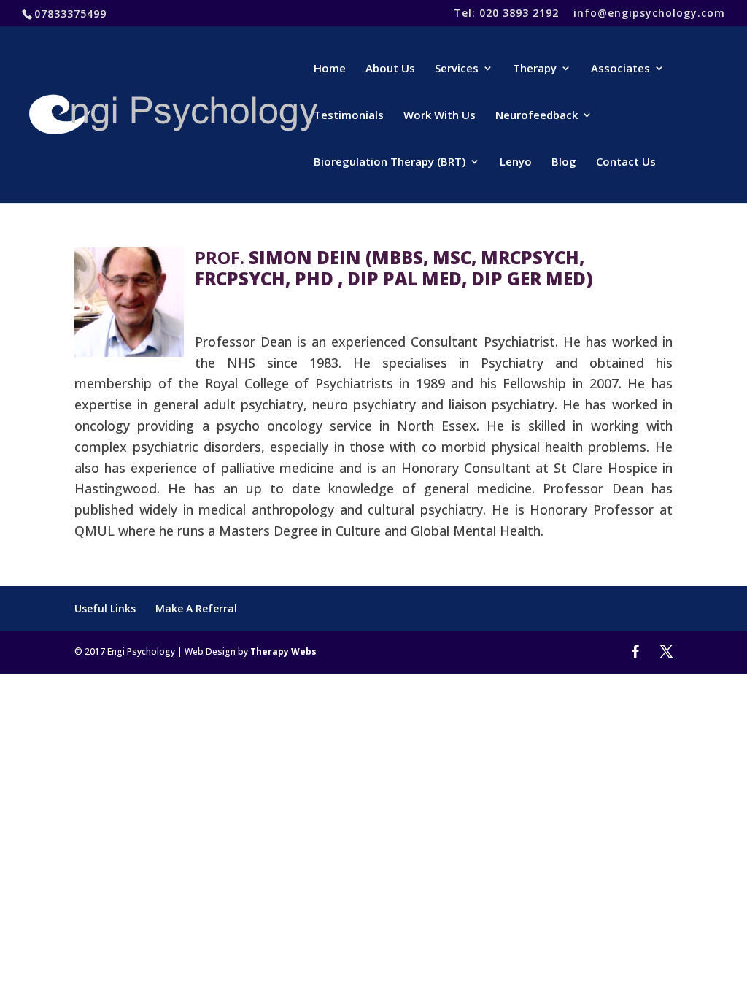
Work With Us (439, 115)
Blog (563, 162)
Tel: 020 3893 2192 (506, 14)
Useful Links (105, 608)
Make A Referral (196, 608)
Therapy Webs (283, 651)
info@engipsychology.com (649, 14)
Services (457, 69)
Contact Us (626, 162)
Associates (620, 69)
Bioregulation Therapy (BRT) (389, 162)
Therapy (535, 69)
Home (330, 69)
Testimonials (349, 115)
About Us (390, 69)
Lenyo (516, 162)
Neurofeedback (536, 115)
